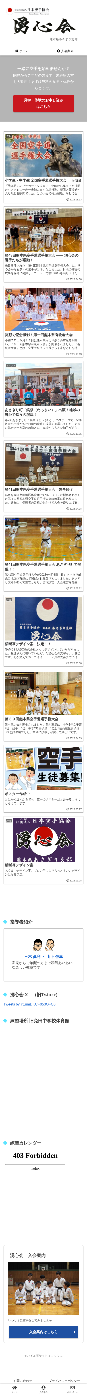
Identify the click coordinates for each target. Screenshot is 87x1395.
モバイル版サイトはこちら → (43, 1355)
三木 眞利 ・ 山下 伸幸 (43, 956)
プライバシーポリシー (64, 1381)
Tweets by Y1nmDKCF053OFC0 (30, 1004)
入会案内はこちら (43, 1332)
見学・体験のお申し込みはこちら (43, 103)
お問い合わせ (22, 1381)
